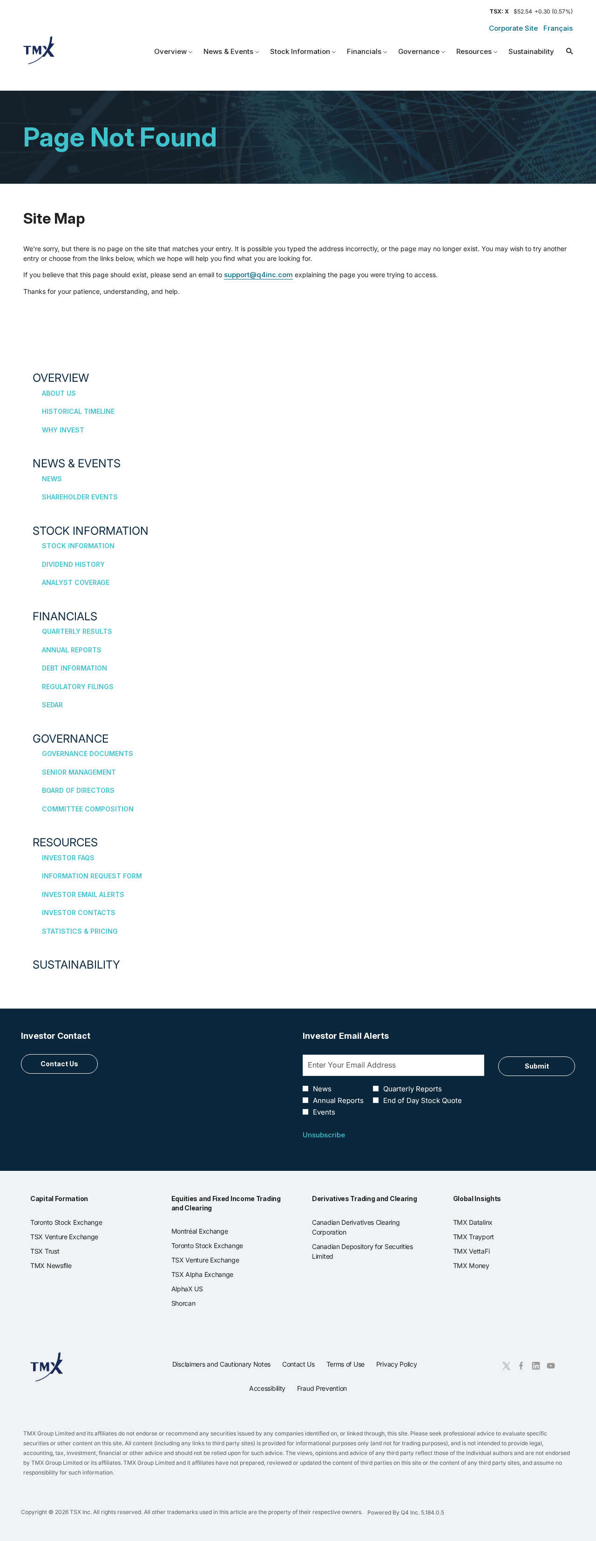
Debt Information (74, 668)
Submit (537, 1066)
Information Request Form (92, 876)
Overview (61, 378)
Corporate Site (513, 28)
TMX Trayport (484, 1237)
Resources (65, 842)
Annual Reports (72, 650)
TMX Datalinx (484, 1222)
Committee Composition (88, 809)
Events (324, 1112)
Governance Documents (87, 753)
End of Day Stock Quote (422, 1100)
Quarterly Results (77, 631)
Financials (65, 616)
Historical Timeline (78, 411)
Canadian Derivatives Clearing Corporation (356, 1227)
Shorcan (194, 1303)
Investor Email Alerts (83, 894)
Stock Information (91, 531)
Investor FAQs (68, 858)
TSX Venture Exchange (75, 1237)
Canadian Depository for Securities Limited (362, 1251)
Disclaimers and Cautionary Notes (221, 1367)
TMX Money (482, 1265)
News (52, 479)
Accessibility (267, 1391)
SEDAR (52, 705)
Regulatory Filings (78, 687)
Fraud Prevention (322, 1391)
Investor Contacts (78, 913)
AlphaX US (198, 1289)
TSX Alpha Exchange (213, 1274)
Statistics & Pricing (80, 931)
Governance (70, 738)
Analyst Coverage (75, 582)
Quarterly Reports (412, 1088)
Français (558, 28)
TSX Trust (55, 1251)
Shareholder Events (80, 497)
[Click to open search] (567, 51)
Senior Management (79, 772)
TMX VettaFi (482, 1251)
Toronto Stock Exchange (77, 1222)
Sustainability (76, 964)
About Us (59, 393)
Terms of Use (345, 1367)
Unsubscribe (324, 1134)
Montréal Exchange (210, 1231)
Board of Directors (78, 790)
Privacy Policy (396, 1367)
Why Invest (63, 430)
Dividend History (73, 564)
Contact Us (59, 1064)
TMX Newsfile (62, 1265)
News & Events (77, 463)
